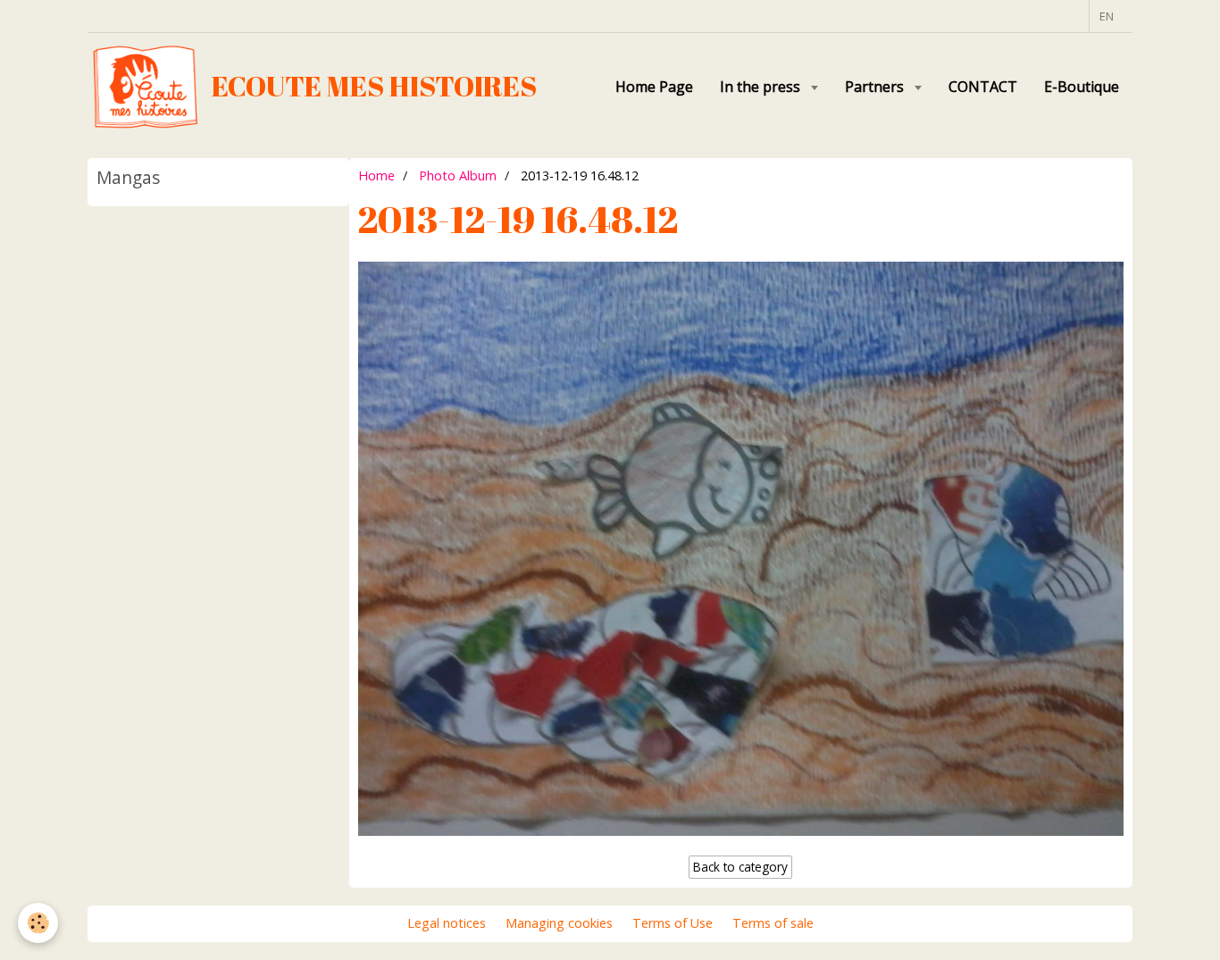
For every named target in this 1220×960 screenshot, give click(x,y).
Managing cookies (559, 922)
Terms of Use (672, 922)
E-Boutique (1081, 86)
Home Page (654, 86)
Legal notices (446, 922)
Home (376, 175)
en (1106, 16)
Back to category (740, 866)
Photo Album (458, 175)
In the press (762, 86)
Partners (876, 86)
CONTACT (982, 86)
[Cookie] (38, 923)
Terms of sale (773, 922)
